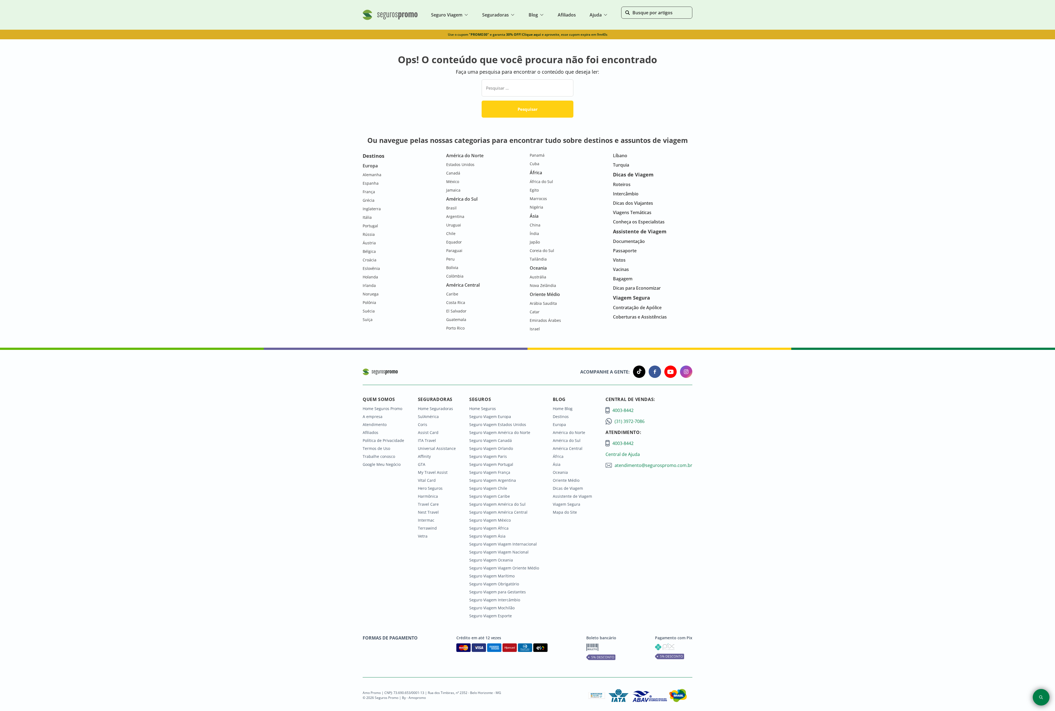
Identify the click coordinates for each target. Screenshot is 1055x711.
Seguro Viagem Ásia (487, 536)
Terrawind (427, 528)
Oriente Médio (566, 480)
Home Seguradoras (435, 408)
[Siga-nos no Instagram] (684, 372)
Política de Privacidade (383, 440)
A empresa (372, 416)
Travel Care (428, 504)
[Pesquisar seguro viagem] (1041, 697)
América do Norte (569, 432)
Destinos (561, 416)
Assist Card (428, 432)
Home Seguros (482, 408)
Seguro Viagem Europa (490, 416)
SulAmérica (428, 416)
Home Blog (563, 408)
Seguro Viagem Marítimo (492, 576)
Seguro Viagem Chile (488, 488)
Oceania (560, 472)
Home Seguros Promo (382, 408)
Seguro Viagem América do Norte (499, 432)
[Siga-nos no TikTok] (637, 372)
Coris (422, 424)
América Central (567, 448)
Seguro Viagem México (490, 520)
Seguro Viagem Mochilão (492, 607)
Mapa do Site (565, 512)
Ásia (556, 464)
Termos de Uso (376, 448)
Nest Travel (428, 512)
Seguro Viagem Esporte (490, 615)
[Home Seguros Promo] (390, 19)
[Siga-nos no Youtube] (669, 372)
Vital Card (427, 480)
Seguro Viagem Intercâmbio (494, 599)
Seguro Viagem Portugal (491, 464)
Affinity (424, 456)
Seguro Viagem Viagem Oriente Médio (504, 568)
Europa (559, 424)
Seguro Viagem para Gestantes (497, 591)
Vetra (422, 536)
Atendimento (375, 424)
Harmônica (428, 496)
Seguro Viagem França (489, 472)
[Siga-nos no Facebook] (653, 372)
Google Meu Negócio (382, 464)
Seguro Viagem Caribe (489, 496)
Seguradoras (495, 15)
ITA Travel (427, 440)
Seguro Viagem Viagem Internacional (503, 544)
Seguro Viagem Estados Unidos (497, 424)
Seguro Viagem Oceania (491, 560)
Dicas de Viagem (568, 488)
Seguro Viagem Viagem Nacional (499, 552)
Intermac (426, 520)
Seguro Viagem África (489, 528)
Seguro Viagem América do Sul (497, 504)
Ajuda (596, 15)
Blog (533, 15)
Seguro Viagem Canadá (490, 440)
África (558, 456)
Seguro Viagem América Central (498, 512)
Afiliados (370, 432)
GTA (421, 464)
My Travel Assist (433, 472)
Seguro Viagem (446, 15)
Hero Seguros (430, 488)
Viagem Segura (566, 504)
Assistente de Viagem (572, 496)
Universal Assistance (437, 448)
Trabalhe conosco (379, 456)
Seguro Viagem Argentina (492, 480)
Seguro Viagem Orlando (491, 448)
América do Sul (567, 440)
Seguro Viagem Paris (488, 456)
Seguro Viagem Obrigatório (494, 583)
